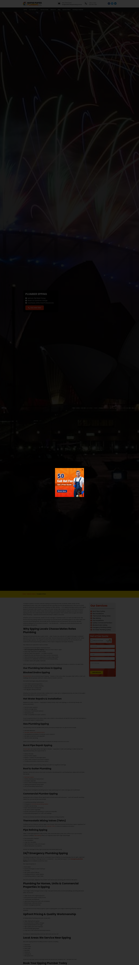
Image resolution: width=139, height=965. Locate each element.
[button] (82, 470)
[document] (69, 482)
